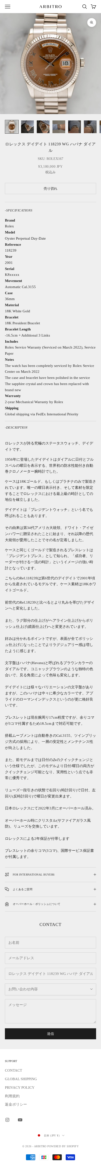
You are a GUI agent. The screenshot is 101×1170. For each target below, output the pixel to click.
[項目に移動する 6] (90, 127)
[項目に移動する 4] (59, 127)
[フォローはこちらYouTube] (20, 1119)
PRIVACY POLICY (20, 1087)
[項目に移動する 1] (12, 127)
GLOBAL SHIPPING (21, 1079)
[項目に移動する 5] (74, 127)
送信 (50, 1034)
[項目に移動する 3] (43, 127)
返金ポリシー (16, 1104)
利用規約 (12, 1096)
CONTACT (13, 1070)
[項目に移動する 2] (27, 127)
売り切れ (50, 188)
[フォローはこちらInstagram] (7, 1119)
